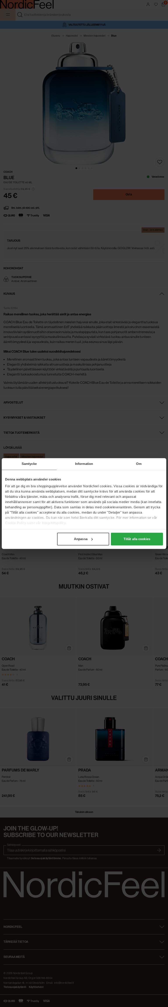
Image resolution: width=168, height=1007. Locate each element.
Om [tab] (139, 464)
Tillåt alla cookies (137, 539)
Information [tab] (84, 464)
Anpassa (81, 539)
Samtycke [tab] (29, 464)
